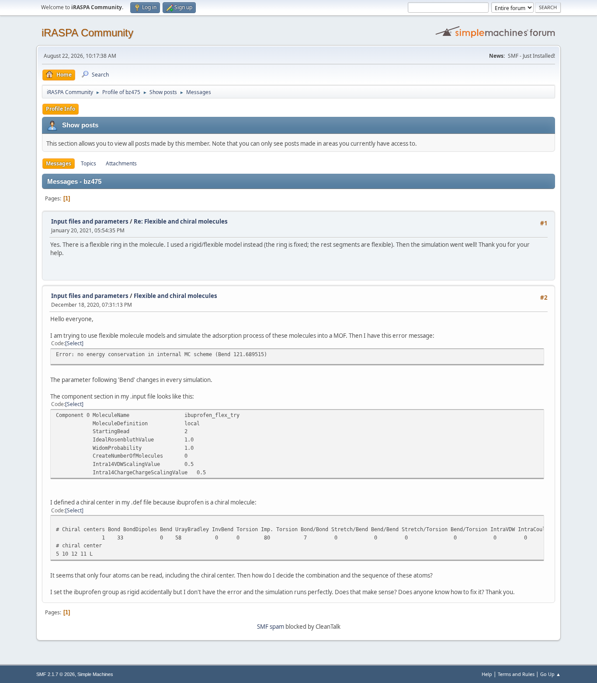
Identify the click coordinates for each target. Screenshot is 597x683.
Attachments (121, 163)
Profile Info (60, 108)
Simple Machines (95, 674)
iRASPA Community (87, 33)
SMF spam (270, 626)
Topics (88, 163)
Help (487, 674)
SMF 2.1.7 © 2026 (55, 674)
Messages (58, 163)
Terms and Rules (516, 674)
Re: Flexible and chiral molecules (181, 221)
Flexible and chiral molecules (175, 296)
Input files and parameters (89, 221)
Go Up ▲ (550, 674)
